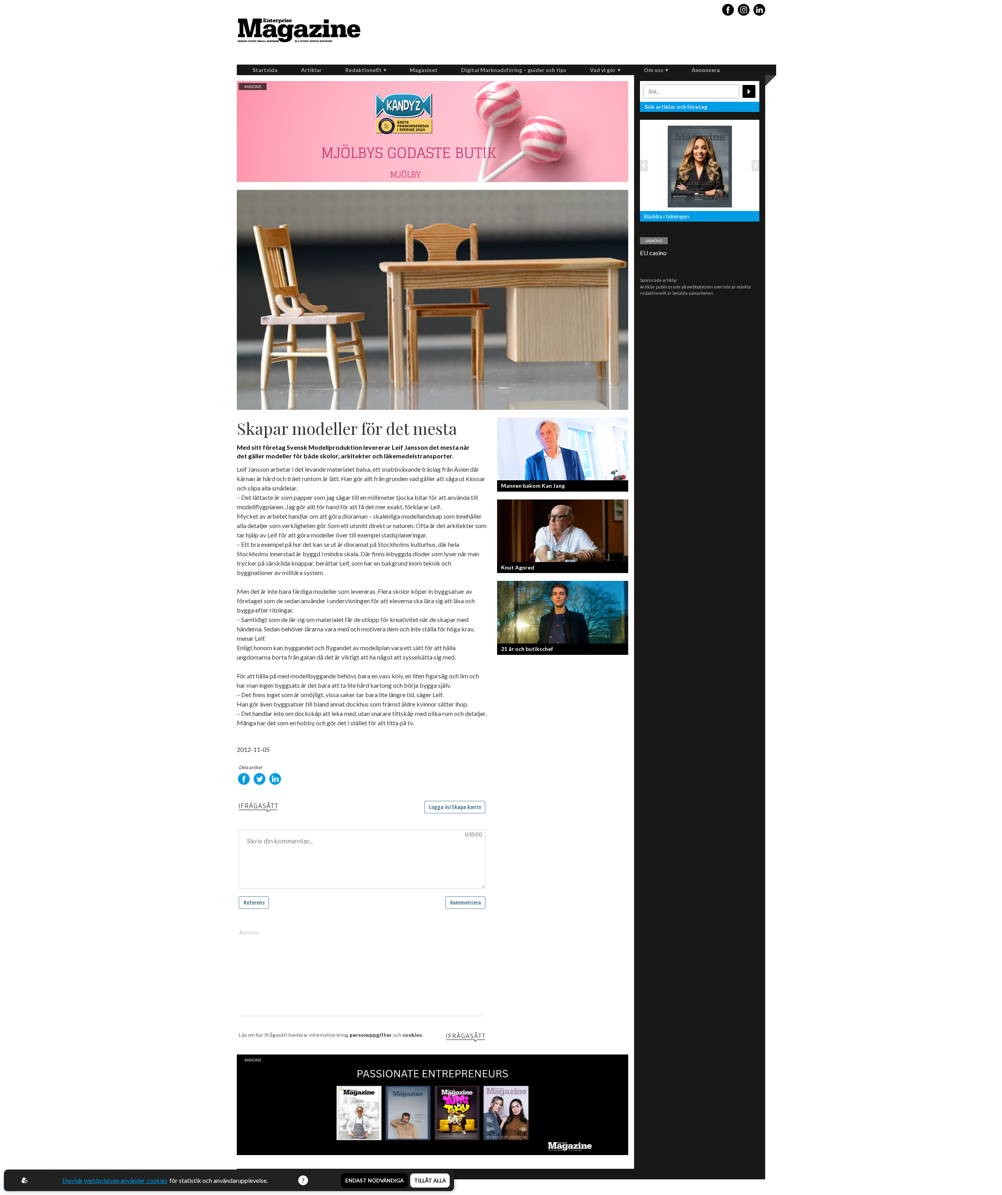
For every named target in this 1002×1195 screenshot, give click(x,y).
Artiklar (311, 70)
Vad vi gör (603, 70)
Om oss (653, 70)
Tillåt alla (430, 1180)
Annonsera (706, 70)
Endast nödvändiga (374, 1180)
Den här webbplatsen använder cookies (115, 1180)
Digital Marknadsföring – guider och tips (513, 70)
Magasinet (424, 70)
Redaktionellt (363, 70)
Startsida (265, 70)
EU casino (653, 252)
